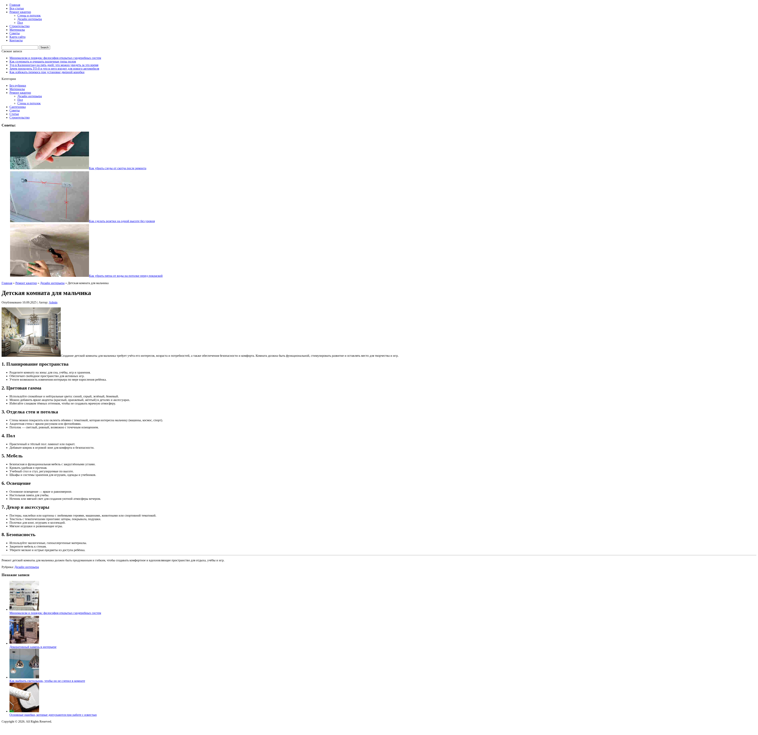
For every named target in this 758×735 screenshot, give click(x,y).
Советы (14, 33)
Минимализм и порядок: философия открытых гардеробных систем (55, 58)
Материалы (17, 29)
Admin (53, 302)
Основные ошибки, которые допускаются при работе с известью (53, 714)
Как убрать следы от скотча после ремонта (117, 168)
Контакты (16, 40)
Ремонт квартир (20, 12)
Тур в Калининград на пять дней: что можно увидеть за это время (53, 65)
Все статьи (16, 8)
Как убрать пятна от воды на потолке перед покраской (126, 275)
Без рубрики (17, 85)
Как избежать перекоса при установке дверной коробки (46, 72)
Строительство (19, 26)
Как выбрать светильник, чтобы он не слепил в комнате (47, 681)
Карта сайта (17, 36)
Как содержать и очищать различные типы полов (42, 61)
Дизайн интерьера (29, 19)
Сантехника (17, 107)
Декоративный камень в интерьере (32, 647)
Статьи (14, 114)
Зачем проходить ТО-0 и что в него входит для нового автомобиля (54, 68)
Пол (20, 22)
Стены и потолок (29, 15)
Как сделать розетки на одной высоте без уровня (122, 221)
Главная (14, 5)
